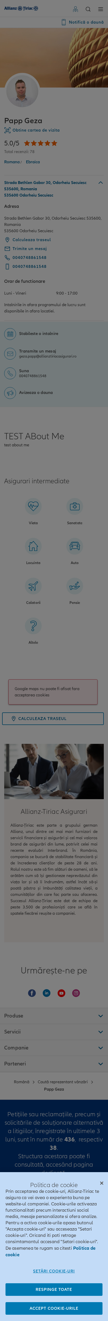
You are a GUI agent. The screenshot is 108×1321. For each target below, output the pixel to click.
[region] (54, 1246)
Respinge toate (54, 1289)
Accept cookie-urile (54, 1308)
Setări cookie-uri (54, 1271)
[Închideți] (101, 1183)
